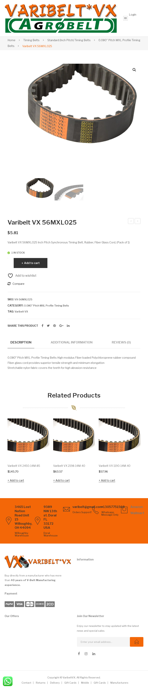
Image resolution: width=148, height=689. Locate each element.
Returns (40, 682)
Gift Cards (70, 682)
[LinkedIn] (68, 326)
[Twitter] (48, 326)
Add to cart (32, 263)
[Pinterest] (54, 326)
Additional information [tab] (71, 342)
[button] (134, 69)
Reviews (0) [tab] (121, 342)
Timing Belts (31, 40)
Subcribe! (136, 642)
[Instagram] (86, 654)
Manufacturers (119, 682)
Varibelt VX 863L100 (131, 221)
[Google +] (61, 326)
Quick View (41, 452)
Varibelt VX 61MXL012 (137, 221)
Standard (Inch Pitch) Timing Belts (69, 40)
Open (125, 18)
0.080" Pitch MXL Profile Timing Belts (46, 305)
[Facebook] (42, 326)
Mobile (85, 682)
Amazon (136, 507)
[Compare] (41, 438)
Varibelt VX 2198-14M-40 (69, 465)
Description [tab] (20, 342)
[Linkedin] (93, 654)
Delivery (55, 682)
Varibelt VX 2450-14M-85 (24, 465)
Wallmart (137, 513)
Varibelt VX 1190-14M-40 (114, 465)
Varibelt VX (21, 311)
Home (11, 40)
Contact (26, 682)
